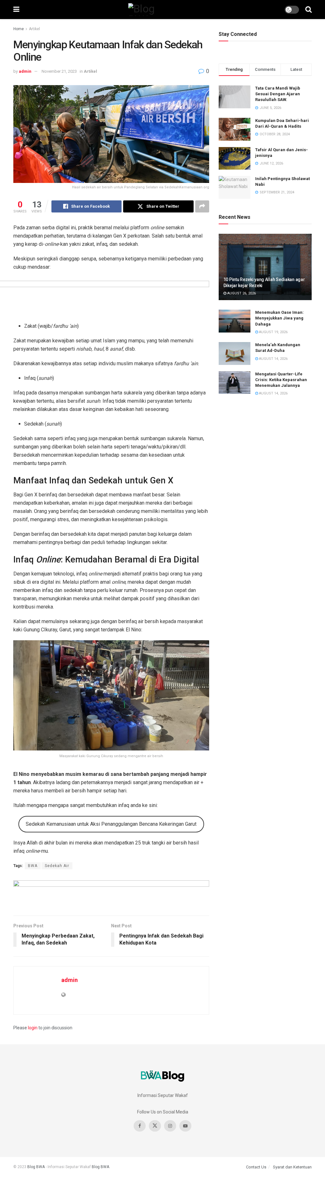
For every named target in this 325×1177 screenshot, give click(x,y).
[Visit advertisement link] (111, 893)
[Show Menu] (16, 9)
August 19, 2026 (273, 332)
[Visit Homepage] (152, 9)
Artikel (34, 29)
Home (18, 29)
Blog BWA (36, 1167)
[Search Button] (308, 9)
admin (25, 71)
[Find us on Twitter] (155, 1126)
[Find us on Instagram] (170, 1126)
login (32, 1027)
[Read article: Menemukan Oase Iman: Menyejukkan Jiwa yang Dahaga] (234, 321)
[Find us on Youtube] (185, 1126)
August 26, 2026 (241, 293)
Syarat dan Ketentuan (292, 1167)
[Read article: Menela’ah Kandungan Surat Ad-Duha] (234, 353)
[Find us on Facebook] (140, 1126)
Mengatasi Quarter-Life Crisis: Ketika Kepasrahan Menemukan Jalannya (281, 380)
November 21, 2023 (59, 71)
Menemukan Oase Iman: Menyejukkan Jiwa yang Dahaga (279, 318)
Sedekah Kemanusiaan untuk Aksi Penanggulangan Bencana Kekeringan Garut (111, 824)
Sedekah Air (57, 866)
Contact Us (256, 1167)
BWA (32, 866)
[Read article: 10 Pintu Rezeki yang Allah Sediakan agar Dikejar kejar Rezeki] (265, 267)
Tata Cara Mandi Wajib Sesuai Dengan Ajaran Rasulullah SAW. (277, 94)
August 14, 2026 (273, 359)
